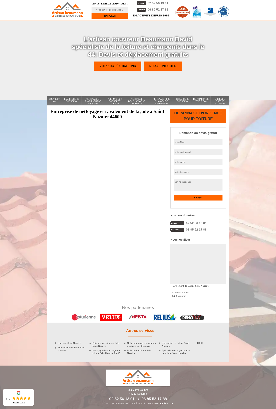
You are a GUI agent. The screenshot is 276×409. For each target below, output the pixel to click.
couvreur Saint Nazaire (69, 343)
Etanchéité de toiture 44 (71, 100)
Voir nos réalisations (118, 66)
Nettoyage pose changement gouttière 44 (161, 101)
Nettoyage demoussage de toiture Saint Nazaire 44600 (106, 352)
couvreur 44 (54, 100)
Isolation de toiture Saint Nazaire (139, 352)
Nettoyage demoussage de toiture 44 (136, 101)
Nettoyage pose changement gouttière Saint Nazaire (141, 344)
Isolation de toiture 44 (182, 100)
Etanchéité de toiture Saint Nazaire (71, 349)
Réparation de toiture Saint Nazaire (175, 344)
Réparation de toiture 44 (201, 100)
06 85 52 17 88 (153, 9)
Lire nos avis (18, 403)
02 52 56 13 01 (153, 3)
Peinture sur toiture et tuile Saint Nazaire (105, 344)
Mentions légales (160, 403)
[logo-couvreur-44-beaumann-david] (67, 9)
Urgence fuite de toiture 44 (219, 101)
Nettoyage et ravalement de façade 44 (93, 101)
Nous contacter (162, 66)
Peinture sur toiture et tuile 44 (115, 101)
